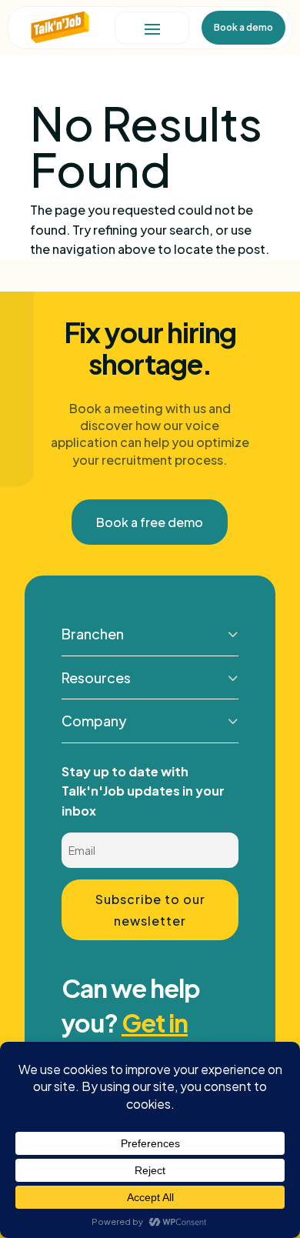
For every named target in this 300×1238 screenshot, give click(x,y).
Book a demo (243, 27)
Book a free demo (149, 522)
